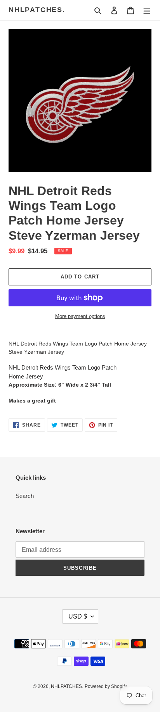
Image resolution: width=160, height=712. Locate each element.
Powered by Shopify (106, 686)
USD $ (77, 616)
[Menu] (147, 10)
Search (25, 496)
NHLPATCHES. (37, 10)
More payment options (80, 316)
